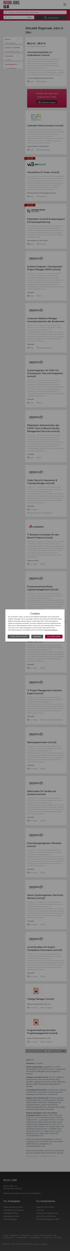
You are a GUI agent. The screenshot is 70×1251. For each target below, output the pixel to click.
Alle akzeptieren (53, 636)
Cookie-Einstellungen (18, 636)
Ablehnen (37, 636)
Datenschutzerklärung (51, 630)
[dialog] (35, 625)
